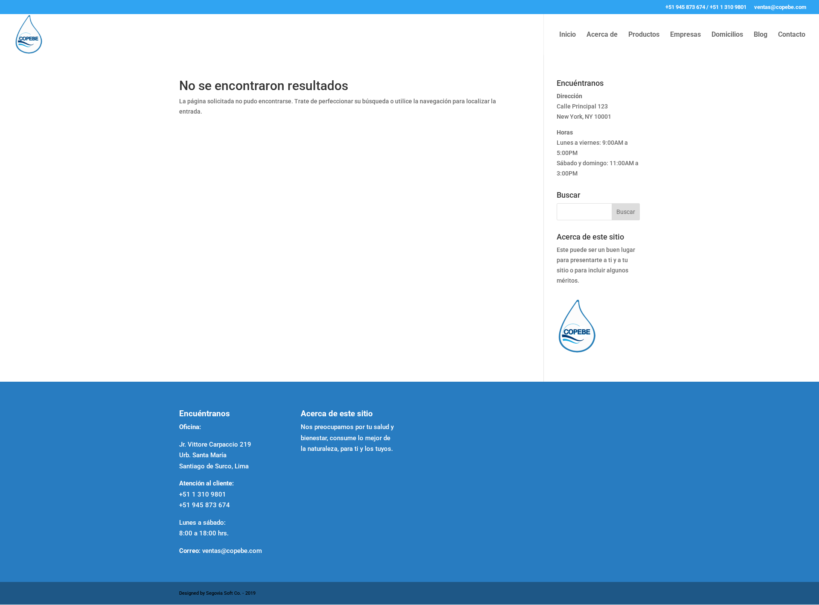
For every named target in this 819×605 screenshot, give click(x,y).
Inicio (567, 35)
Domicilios (727, 35)
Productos (643, 35)
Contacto (791, 35)
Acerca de (602, 35)
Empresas (685, 35)
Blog (760, 35)
